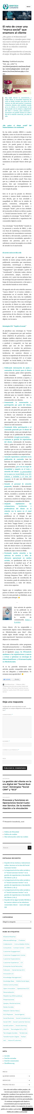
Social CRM (16, 690)
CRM (28, 948)
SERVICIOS (6, 1080)
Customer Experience (11, 962)
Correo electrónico (11, 750)
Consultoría (7, 948)
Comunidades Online (21, 944)
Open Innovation (9, 988)
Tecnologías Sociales (10, 1033)
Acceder (7, 1056)
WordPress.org (9, 1063)
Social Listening (21, 1025)
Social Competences (23, 1018)
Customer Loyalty (8, 690)
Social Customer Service (21, 688)
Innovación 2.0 (8, 974)
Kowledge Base (8, 981)
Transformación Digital (11, 1037)
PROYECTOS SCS (9, 1085)
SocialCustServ (8, 1025)
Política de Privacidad (11, 832)
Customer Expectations (11, 959)
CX (22, 962)
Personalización (8, 992)
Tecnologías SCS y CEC (19, 1029)
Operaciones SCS (23, 988)
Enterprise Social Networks (12, 966)
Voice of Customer (14, 1040)
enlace (17, 652)
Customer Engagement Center (14, 955)
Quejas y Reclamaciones (11, 1003)
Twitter (23, 1037)
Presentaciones (8, 999)
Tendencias (23, 1033)
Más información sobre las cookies (16, 837)
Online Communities (10, 985)
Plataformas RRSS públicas (12, 996)
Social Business (8, 1018)
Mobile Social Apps (22, 981)
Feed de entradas (10, 1058)
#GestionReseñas (9, 937)
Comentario (8, 714)
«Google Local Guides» (22, 437)
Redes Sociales (8, 1007)
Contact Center (18, 948)
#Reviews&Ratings (9, 940)
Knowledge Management (12, 977)
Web (4, 758)
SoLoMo (6, 1029)
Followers (6, 970)
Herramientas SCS (18, 970)
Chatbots (21, 940)
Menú (28, 6)
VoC (4, 1040)
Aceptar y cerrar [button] (27, 1109)
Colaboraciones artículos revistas (12, 686)
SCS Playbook (8, 1014)
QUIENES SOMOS (9, 1076)
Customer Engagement (11, 951)
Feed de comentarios (11, 1061)
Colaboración (7, 944)
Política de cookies (10, 834)
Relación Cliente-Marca (11, 1011)
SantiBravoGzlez (9, 684)
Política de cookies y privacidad (17, 1112)
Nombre (6, 741)
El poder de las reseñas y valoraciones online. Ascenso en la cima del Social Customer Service (17, 865)
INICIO (5, 1072)
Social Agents (19, 1014)
